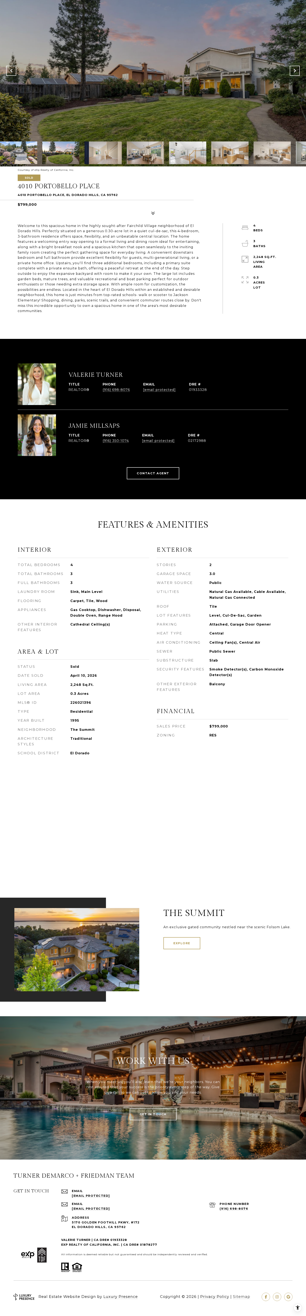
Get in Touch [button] (153, 1114)
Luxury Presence (120, 1296)
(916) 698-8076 (116, 390)
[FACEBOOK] (266, 1297)
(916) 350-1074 (116, 441)
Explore (181, 943)
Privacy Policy (214, 1296)
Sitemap (241, 1296)
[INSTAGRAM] (277, 1297)
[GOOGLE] (288, 1297)
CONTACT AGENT (153, 473)
